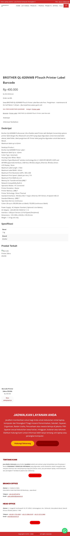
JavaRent (37, 534)
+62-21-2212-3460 (39, 514)
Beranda (5, 113)
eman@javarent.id (13, 516)
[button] (64, 530)
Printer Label (36, 109)
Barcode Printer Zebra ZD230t (7, 390)
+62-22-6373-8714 (14, 494)
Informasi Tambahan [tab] (10, 122)
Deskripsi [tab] (6, 118)
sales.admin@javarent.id (15, 496)
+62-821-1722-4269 (15, 514)
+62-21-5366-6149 (64, 2)
